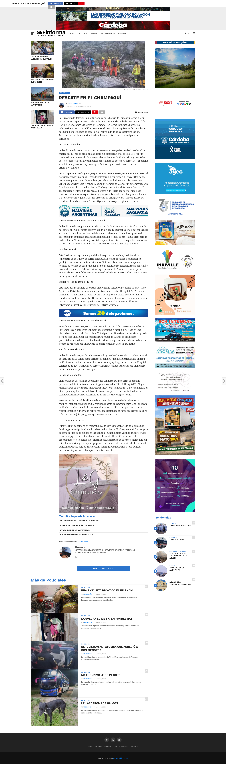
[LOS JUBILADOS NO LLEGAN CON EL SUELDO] (42, 54)
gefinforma (83, 541)
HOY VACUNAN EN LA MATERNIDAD (40, 104)
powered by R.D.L (120, 758)
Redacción (73, 103)
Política (81, 33)
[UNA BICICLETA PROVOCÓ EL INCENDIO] (42, 77)
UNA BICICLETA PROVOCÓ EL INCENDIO (42, 81)
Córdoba (93, 33)
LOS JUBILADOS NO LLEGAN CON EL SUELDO (41, 58)
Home (72, 33)
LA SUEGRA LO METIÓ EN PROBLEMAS (42, 127)
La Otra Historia (107, 33)
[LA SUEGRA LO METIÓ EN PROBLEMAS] (42, 123)
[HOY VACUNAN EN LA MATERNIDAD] (42, 100)
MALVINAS (122, 33)
